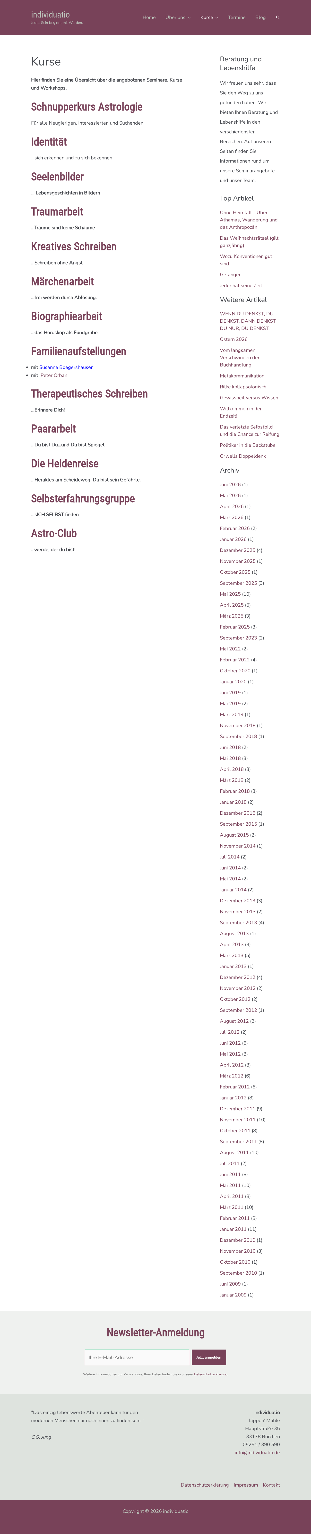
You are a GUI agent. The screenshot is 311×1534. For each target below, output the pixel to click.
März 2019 (231, 714)
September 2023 (238, 638)
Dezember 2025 (237, 550)
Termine (237, 17)
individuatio (50, 15)
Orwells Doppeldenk (243, 456)
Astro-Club (54, 533)
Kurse (206, 17)
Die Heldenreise (65, 463)
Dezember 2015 (237, 813)
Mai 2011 (230, 1185)
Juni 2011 (230, 1174)
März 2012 (231, 1076)
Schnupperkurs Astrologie (87, 106)
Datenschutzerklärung (210, 1374)
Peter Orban (54, 375)
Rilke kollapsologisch (243, 387)
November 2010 (238, 1251)
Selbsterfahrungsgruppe (83, 498)
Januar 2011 (233, 1229)
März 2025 (231, 616)
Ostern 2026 (234, 339)
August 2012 (234, 1021)
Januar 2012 (233, 1098)
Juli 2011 (230, 1163)
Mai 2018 (230, 758)
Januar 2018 (233, 802)
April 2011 (232, 1196)
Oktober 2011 (235, 1130)
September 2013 (238, 922)
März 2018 (231, 780)
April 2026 (232, 506)
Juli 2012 (230, 1032)
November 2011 (238, 1119)
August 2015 (234, 835)
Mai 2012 (230, 1054)
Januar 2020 (233, 681)
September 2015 (238, 824)
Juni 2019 (230, 692)
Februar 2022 (235, 660)
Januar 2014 (233, 889)
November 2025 (238, 561)
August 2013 (234, 933)
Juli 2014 (230, 857)
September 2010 (238, 1273)
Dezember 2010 (237, 1240)
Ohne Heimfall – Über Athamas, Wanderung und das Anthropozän (249, 219)
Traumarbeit (57, 211)
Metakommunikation (242, 376)
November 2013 (238, 911)
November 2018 (238, 725)
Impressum (246, 1485)
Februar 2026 (235, 528)
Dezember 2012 (237, 977)
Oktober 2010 (235, 1262)
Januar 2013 (233, 966)
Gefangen (231, 274)
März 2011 (231, 1207)
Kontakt (271, 1485)
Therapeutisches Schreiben (89, 393)
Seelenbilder (57, 176)
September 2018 (238, 736)
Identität (49, 141)
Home (149, 17)
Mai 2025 (230, 594)
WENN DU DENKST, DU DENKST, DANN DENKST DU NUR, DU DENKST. (248, 321)
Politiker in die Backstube (248, 445)
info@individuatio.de (257, 1452)
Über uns (175, 17)
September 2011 (238, 1141)
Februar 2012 (235, 1087)
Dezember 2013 (237, 900)
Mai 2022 (230, 649)
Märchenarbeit (62, 281)
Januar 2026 (233, 539)
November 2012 (238, 988)
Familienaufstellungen (78, 351)
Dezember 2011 (237, 1108)
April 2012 (232, 1065)
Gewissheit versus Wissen (249, 397)
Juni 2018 (230, 747)
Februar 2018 (235, 791)
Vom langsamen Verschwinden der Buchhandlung (239, 357)
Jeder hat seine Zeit (241, 285)
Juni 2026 (230, 484)
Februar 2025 (235, 627)
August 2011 (234, 1152)
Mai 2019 (230, 703)
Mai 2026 (230, 495)
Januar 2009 (233, 1295)
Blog (260, 17)
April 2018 (232, 769)
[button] (278, 18)
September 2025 (238, 583)
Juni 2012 (230, 1043)
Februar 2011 (235, 1218)
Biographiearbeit (66, 316)
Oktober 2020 (235, 670)
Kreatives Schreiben (74, 246)
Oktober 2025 (235, 572)
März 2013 (231, 955)
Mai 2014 (230, 879)
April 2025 (232, 605)
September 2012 (238, 1010)
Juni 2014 (230, 868)
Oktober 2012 (235, 999)
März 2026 (231, 517)
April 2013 (232, 944)
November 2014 (238, 846)
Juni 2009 (230, 1284)
